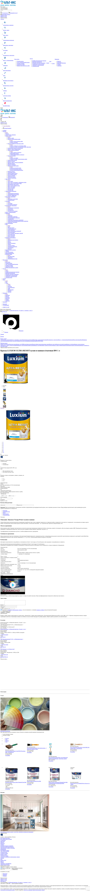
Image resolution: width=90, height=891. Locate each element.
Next (3, 408)
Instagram (21, 330)
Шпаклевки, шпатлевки (13, 198)
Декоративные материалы (13, 193)
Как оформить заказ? (4, 850)
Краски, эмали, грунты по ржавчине (10, 345)
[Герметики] (8, 63)
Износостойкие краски (37, 344)
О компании (3, 840)
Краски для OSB (19, 344)
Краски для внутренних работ (16, 141)
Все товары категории (5, 838)
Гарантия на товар (4, 855)
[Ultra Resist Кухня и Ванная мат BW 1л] (15, 383)
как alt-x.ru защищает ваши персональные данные (34, 889)
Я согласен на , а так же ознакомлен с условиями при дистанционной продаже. (29, 609)
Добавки (18, 340)
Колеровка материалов (5, 731)
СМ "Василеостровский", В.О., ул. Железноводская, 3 (11, 639)
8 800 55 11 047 (3, 15)
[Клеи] (8, 73)
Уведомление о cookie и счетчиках (7, 848)
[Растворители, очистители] (8, 53)
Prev (1, 408)
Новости (2, 842)
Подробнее (7, 755)
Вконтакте (6, 314)
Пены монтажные (76, 339)
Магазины (2, 841)
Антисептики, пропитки (5, 339)
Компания (7, 295)
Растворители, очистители (13, 207)
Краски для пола (21, 345)
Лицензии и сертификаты (5, 863)
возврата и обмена (40, 609)
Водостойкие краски (27, 344)
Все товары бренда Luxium (6, 839)
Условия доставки (4, 853)
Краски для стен (52, 344)
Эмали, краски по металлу (15, 152)
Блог (6, 282)
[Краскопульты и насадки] (8, 83)
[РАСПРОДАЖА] (8, 103)
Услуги (6, 270)
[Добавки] (8, 88)
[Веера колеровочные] (8, 98)
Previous (7, 738)
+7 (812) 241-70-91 (4, 644)
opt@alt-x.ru (2, 636)
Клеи (9, 226)
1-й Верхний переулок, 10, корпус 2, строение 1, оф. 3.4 (20, 310)
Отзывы (2, 844)
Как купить (7, 262)
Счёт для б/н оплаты (4, 851)
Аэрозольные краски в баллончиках (73, 345)
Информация (3, 849)
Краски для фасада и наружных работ (18, 145)
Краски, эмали (11, 138)
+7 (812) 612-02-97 (4, 634)
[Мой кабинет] (1, 118)
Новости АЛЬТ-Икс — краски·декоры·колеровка (12, 868)
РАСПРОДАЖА (11, 256)
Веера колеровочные (32, 340)
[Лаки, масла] (8, 33)
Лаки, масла (10, 181)
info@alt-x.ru (4, 311)
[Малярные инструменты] (8, 78)
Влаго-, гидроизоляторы (63, 339)
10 (3, 452)
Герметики (10, 215)
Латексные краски (12, 344)
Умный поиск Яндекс (5, 864)
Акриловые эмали (45, 344)
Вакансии (2, 843)
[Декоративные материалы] (8, 38)
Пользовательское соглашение (6, 845)
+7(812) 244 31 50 (4, 654)
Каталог (7, 133)
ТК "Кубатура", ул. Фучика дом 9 (7, 649)
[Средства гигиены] (8, 93)
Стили (9, 285)
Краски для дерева (14, 158)
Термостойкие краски (29, 345)
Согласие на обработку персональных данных (10, 856)
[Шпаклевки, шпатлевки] (8, 43)
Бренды (2, 861)
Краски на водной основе (15, 167)
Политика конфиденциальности (7, 846)
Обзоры (2, 862)
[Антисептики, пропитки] (8, 23)
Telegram (6, 332)
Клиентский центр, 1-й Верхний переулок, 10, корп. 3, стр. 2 (13, 629)
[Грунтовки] (8, 48)
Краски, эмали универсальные (59, 345)
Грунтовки (10, 203)
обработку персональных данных (15, 609)
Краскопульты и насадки (11, 340)
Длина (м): (2, 505)
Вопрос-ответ (3, 860)
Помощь (2, 858)
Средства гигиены (24, 340)
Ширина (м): (19, 505)
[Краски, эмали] (8, 28)
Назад (6, 132)
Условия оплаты (3, 852)
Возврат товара (3, 854)
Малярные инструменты (13, 239)
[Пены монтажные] (8, 68)
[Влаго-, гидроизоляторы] (8, 58)
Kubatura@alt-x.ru (4, 656)
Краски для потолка (4, 344)
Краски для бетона (70, 344)
